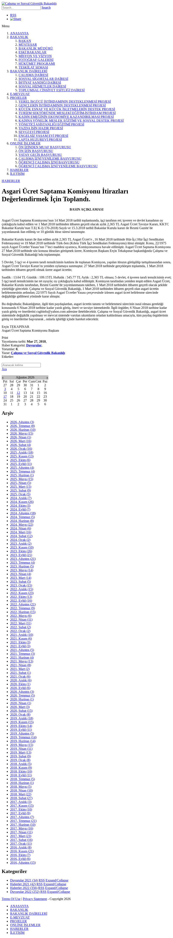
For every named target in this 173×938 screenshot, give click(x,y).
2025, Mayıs (21, 479)
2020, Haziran (22, 699)
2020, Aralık (20, 680)
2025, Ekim (20, 460)
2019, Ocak (20, 760)
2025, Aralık (21, 452)
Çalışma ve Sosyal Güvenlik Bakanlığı (38, 353)
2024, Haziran (22, 521)
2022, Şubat (20, 627)
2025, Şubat (20, 490)
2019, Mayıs (21, 745)
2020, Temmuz (22, 695)
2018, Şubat (21, 798)
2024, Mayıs (21, 524)
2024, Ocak (20, 540)
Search (46, 7)
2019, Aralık (21, 718)
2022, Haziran (22, 612)
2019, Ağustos (22, 733)
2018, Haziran (22, 783)
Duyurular (34, 345)
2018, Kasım (21, 767)
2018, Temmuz (22, 779)
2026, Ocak (21, 448)
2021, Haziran (22, 657)
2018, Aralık (20, 764)
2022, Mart (20, 623)
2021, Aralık (21, 635)
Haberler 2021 (23, 884)
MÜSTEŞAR (28, 44)
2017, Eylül (20, 813)
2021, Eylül (20, 646)
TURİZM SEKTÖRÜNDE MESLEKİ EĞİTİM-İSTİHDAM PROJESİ (67, 113)
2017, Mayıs (21, 828)
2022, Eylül (21, 600)
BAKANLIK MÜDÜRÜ (36, 48)
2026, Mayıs (21, 433)
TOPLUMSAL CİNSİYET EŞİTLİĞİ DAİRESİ (52, 90)
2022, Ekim (21, 597)
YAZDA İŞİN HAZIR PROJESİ (41, 128)
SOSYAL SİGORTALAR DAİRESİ (43, 79)
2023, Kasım (22, 547)
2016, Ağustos (23, 862)
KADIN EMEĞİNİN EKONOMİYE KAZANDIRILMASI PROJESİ (66, 117)
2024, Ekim (20, 505)
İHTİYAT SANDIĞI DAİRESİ (40, 82)
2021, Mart (20, 669)
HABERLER (19, 170)
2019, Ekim (21, 726)
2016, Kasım (22, 851)
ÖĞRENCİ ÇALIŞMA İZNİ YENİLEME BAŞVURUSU (58, 166)
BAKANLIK (19, 37)
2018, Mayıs (20, 786)
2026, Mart (20, 441)
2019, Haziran (22, 741)
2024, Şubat (21, 536)
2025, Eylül (21, 464)
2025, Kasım (22, 456)
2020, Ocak (20, 714)
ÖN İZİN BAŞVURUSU (36, 151)
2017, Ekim (21, 809)
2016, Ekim (20, 855)
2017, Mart (20, 836)
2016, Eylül (20, 859)
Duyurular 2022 (24, 891)
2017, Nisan (21, 832)
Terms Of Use (11, 899)
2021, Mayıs (21, 661)
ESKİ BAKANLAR (32, 52)
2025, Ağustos (22, 467)
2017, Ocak (21, 843)
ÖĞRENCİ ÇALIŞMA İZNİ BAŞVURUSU (49, 162)
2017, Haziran (22, 824)
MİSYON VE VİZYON (35, 56)
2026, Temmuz (22, 426)
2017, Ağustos (22, 817)
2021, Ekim (20, 642)
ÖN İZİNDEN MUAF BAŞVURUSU (45, 147)
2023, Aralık (20, 543)
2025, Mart (20, 486)
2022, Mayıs (20, 616)
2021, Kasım (21, 638)
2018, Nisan (21, 790)
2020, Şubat (21, 710)
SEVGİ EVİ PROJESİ (34, 132)
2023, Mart (20, 578)
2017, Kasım (22, 805)
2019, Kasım (22, 722)
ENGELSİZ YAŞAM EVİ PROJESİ (43, 136)
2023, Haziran (22, 566)
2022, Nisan (21, 619)
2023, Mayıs (21, 570)
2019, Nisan (21, 748)
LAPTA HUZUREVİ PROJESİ (40, 139)
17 (5, 396)
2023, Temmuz (22, 562)
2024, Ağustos (23, 513)
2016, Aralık (20, 847)
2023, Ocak (21, 585)
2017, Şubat (21, 840)
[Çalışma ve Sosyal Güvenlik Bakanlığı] (29, 3)
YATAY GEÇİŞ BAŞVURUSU (40, 155)
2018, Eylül (21, 775)
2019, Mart (20, 752)
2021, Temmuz (22, 654)
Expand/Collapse (57, 880)
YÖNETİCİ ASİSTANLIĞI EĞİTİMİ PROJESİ (51, 124)
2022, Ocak (20, 631)
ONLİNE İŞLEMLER (25, 143)
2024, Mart (20, 532)
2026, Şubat (20, 445)
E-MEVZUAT (20, 94)
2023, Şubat (20, 581)
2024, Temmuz (22, 517)
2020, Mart (20, 707)
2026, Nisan (20, 437)
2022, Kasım (22, 593)
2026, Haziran (22, 429)
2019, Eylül (21, 729)
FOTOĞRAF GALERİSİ (36, 60)
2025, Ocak (20, 494)
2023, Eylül (21, 555)
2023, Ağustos (23, 559)
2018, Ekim (21, 771)
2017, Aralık (20, 802)
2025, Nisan (20, 483)
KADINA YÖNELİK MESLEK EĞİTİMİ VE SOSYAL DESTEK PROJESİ (71, 120)
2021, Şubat (20, 672)
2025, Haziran (22, 475)
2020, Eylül (20, 688)
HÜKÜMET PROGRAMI (37, 63)
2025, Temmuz (22, 471)
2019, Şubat (20, 756)
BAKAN (25, 41)
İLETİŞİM (17, 174)
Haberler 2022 (23, 888)
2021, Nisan (20, 665)
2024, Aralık (20, 498)
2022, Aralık (21, 589)
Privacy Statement (35, 899)
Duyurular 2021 (24, 880)
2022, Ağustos (23, 604)
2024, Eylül (20, 509)
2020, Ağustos (22, 691)
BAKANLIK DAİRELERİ (28, 71)
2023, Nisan (20, 574)
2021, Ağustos (22, 650)
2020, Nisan (20, 703)
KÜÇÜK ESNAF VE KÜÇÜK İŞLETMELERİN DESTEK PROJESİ (67, 109)
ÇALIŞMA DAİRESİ (33, 75)
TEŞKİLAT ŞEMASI (33, 67)
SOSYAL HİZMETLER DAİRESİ (42, 86)
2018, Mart (20, 794)
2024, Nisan (20, 528)
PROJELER (18, 98)
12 (18, 393)
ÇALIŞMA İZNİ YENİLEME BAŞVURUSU (50, 158)
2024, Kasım (22, 502)
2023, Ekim (21, 551)
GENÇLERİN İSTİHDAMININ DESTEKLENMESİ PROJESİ (62, 105)
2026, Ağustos (22, 422)
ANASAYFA (19, 33)
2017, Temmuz (23, 821)
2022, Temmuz (22, 608)
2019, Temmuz (23, 737)
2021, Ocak (20, 676)
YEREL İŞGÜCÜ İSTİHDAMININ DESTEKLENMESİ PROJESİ (65, 101)
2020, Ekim (20, 684)
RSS (13, 15)
